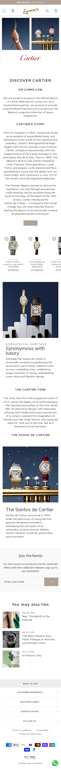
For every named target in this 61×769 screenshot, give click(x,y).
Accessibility (42, 730)
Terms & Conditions (22, 730)
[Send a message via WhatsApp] (55, 763)
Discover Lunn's (29, 702)
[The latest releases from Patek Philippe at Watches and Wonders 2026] (11, 639)
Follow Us (29, 721)
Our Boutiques (30, 711)
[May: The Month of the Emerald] (11, 620)
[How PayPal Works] (34, 750)
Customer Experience (29, 692)
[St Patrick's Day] (11, 658)
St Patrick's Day (31, 655)
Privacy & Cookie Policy (30, 734)
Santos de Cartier (14, 203)
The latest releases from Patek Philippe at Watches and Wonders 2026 (38, 639)
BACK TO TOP (30, 683)
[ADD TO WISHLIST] (6, 239)
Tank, (12, 398)
